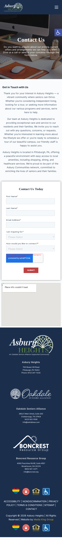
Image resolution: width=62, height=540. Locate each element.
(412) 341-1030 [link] (34, 373)
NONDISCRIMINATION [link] (35, 501)
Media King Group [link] (43, 519)
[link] (58, 32)
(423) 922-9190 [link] (31, 419)
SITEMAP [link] (49, 505)
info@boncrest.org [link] (31, 472)
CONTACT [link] (31, 509)
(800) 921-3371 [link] (31, 469)
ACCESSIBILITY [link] (12, 501)
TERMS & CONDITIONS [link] (29, 505)
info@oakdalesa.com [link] (31, 422)
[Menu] (56, 7)
